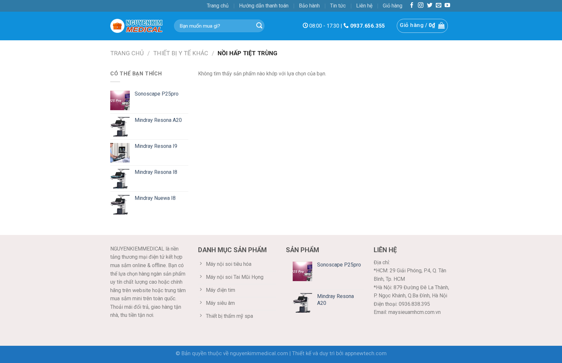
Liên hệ (364, 6)
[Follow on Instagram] (420, 6)
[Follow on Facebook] (412, 6)
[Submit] (259, 25)
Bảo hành (309, 6)
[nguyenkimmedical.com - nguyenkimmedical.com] (137, 26)
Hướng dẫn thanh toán (263, 6)
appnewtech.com (366, 353)
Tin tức (338, 6)
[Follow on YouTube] (447, 6)
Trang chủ (218, 6)
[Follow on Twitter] (430, 6)
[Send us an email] (438, 6)
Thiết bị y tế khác (180, 53)
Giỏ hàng (392, 6)
